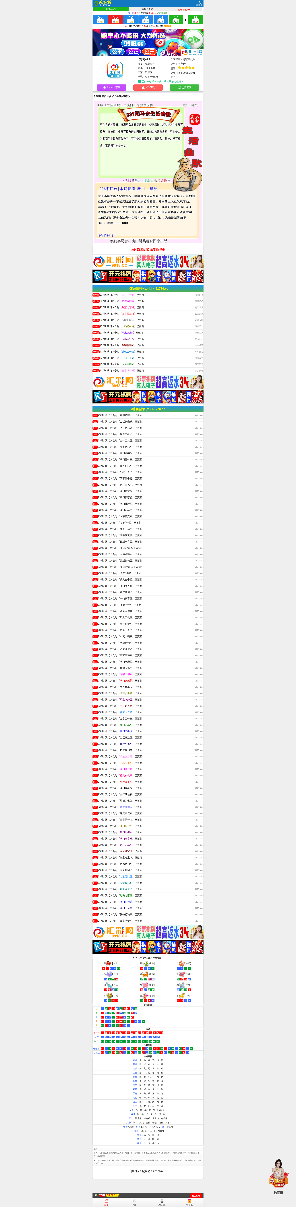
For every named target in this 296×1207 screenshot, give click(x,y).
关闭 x (278, 1192)
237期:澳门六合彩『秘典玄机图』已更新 (117, 434)
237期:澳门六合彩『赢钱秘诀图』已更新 (117, 914)
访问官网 (186, 87)
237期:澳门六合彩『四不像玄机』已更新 (117, 535)
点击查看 (196, 1196)
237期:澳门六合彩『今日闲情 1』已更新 (117, 567)
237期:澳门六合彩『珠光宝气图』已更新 (117, 813)
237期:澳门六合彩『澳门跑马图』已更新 (117, 510)
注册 (134, 1205)
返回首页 (198, 5)
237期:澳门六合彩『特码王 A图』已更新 (117, 484)
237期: (102, 1195)
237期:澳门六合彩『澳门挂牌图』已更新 (117, 503)
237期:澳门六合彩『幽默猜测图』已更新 (117, 592)
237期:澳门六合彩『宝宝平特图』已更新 (117, 655)
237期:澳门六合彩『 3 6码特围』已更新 (117, 605)
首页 (106, 1205)
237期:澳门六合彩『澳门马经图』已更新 (117, 661)
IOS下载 (150, 87)
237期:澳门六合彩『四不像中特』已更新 (117, 478)
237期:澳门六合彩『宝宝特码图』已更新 (117, 447)
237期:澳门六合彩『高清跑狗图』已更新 (117, 554)
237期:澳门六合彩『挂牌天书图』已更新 (117, 668)
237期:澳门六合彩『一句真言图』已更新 (117, 598)
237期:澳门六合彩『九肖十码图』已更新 (117, 529)
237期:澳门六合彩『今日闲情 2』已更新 (117, 548)
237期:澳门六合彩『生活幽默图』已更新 (117, 737)
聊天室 (161, 1205)
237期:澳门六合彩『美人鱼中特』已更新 (117, 579)
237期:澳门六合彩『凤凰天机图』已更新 (117, 617)
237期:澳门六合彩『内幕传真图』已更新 (117, 516)
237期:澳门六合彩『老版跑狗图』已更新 (117, 642)
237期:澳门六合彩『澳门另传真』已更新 (117, 459)
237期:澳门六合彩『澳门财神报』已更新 (117, 453)
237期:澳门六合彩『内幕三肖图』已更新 (117, 630)
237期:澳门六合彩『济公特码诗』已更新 (117, 428)
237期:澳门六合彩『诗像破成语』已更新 (117, 649)
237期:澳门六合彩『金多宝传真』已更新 (117, 611)
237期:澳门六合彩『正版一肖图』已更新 (117, 541)
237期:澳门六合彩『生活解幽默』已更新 (117, 421)
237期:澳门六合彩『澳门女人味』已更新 (117, 586)
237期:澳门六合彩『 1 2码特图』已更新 (117, 522)
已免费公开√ (112, 1195)
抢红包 (189, 1205)
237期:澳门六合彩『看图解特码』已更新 (117, 415)
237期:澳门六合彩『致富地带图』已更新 (117, 920)
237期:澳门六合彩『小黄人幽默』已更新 (117, 636)
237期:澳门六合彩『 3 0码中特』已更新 (117, 573)
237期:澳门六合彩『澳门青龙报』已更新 (117, 491)
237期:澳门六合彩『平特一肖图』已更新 (117, 472)
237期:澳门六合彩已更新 (118, 294)
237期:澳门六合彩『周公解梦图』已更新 (117, 623)
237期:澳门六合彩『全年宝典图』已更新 (117, 440)
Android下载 (113, 87)
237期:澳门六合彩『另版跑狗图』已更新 (117, 560)
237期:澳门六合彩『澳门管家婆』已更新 (117, 497)
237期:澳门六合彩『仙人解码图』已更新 (117, 465)
